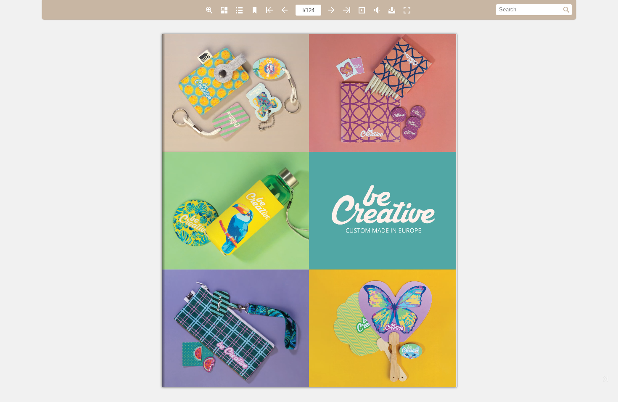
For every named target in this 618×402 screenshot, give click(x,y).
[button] (209, 10)
